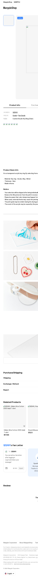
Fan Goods (21, 115)
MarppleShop (7, 2)
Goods (15, 115)
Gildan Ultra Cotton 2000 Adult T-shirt (14, 431)
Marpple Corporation (10, 543)
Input (21, 468)
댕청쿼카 (15, 112)
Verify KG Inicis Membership (22, 564)
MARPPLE (17, 2)
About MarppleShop (26, 543)
